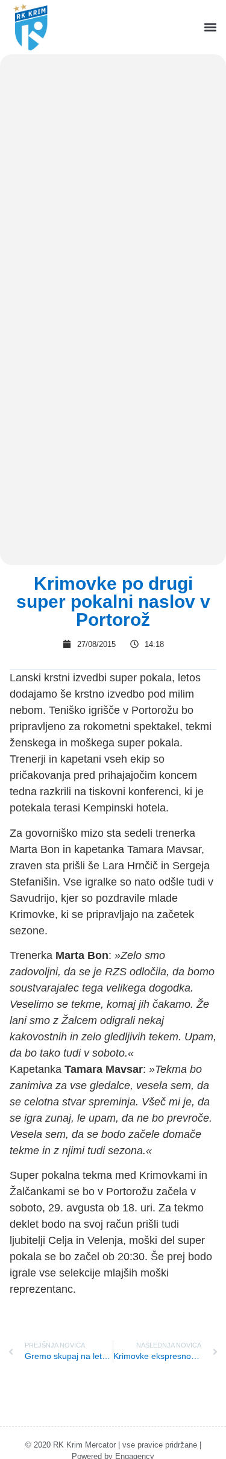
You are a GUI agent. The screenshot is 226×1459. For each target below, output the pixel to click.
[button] (210, 27)
